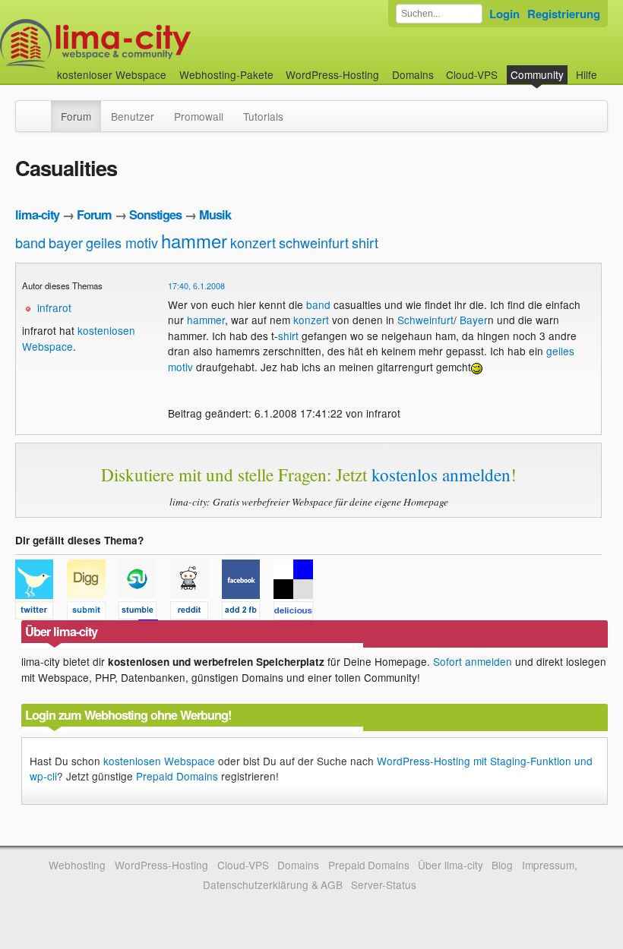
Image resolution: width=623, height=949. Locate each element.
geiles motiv (122, 242)
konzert (253, 242)
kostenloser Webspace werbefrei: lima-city (152, 43)
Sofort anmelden (472, 661)
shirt (365, 242)
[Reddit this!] (196, 612)
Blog (502, 864)
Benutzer (132, 116)
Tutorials (263, 116)
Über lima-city (450, 864)
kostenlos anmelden (441, 474)
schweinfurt (314, 242)
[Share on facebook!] (248, 612)
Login (504, 13)
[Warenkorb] (609, 67)
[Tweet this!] (41, 612)
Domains (413, 74)
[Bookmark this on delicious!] (298, 612)
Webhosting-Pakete (226, 74)
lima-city (37, 214)
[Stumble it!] (144, 612)
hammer (194, 240)
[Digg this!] (93, 612)
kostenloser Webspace (111, 74)
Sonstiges (155, 214)
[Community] (41, 108)
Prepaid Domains (177, 775)
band (30, 242)
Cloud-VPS (472, 74)
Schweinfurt (425, 319)
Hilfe (586, 74)
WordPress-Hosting (332, 74)
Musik (215, 214)
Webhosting (77, 864)
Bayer (474, 319)
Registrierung (563, 13)
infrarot (54, 307)
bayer (66, 242)
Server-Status (383, 884)
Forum (76, 116)
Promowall (198, 116)
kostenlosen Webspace (159, 760)
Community (537, 74)
